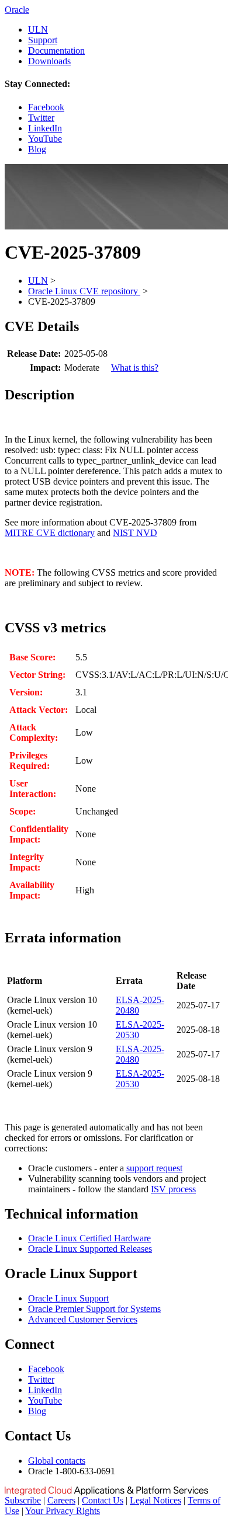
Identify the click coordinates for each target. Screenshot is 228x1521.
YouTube (45, 139)
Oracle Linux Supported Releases (90, 1249)
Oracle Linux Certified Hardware (89, 1238)
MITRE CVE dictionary (50, 533)
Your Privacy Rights (62, 1511)
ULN (38, 29)
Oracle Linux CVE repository (84, 291)
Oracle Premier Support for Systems (94, 1309)
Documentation (56, 50)
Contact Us (102, 1500)
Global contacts (56, 1461)
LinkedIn (45, 128)
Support (42, 40)
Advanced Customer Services (82, 1319)
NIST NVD (135, 533)
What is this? (134, 368)
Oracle (17, 10)
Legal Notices (155, 1500)
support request (154, 1168)
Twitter (41, 118)
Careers (61, 1500)
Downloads (49, 61)
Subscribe (23, 1500)
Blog (37, 149)
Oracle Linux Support (68, 1298)
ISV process (173, 1189)
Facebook (46, 107)
